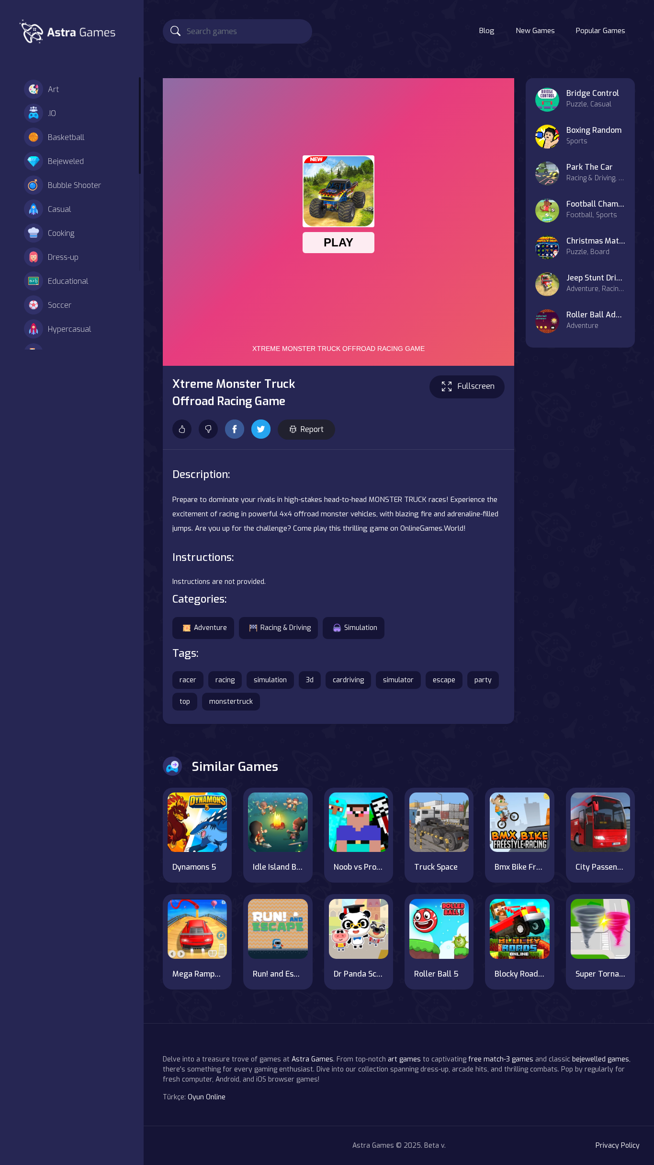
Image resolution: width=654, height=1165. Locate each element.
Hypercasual (69, 329)
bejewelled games (600, 1059)
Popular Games (600, 30)
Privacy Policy (618, 1145)
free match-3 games (500, 1059)
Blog (487, 30)
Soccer (59, 305)
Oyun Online (207, 1097)
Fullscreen (476, 386)
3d (310, 680)
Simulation (360, 627)
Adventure (210, 627)
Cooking (61, 233)
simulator (398, 680)
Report (312, 429)
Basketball (66, 137)
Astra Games (312, 1059)
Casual (59, 209)
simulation (270, 680)
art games (404, 1059)
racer (188, 680)
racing (225, 680)
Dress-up (63, 257)
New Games (535, 30)
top (185, 701)
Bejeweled (66, 161)
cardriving (348, 680)
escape (444, 680)
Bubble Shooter (74, 185)
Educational (68, 281)
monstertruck (231, 701)
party (483, 680)
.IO (52, 113)
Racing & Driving (285, 627)
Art (53, 89)
